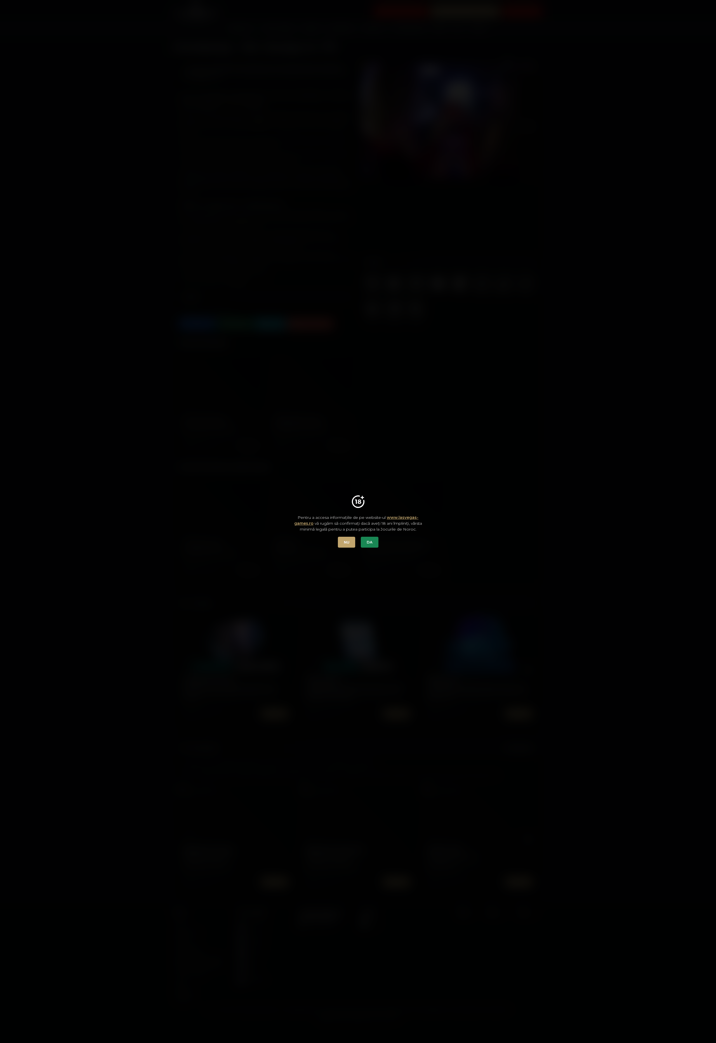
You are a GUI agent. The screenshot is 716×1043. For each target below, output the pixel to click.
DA (370, 542)
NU (346, 542)
